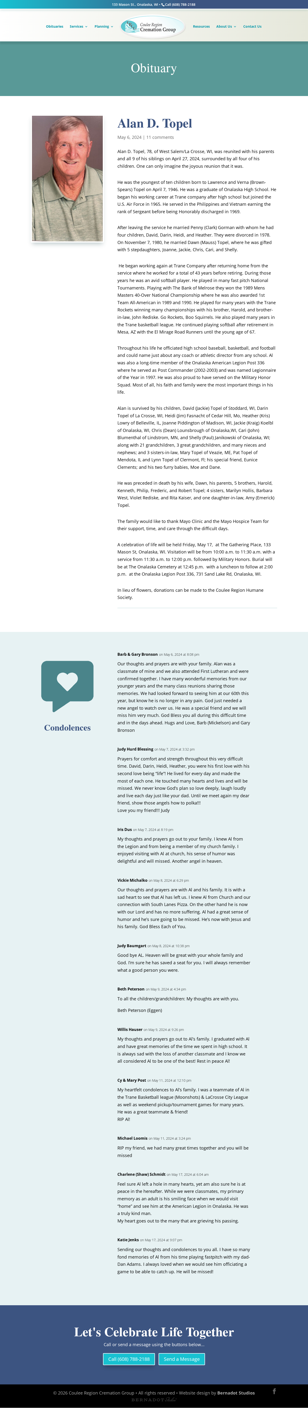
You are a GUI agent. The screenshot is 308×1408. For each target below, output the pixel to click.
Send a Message (182, 1359)
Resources (201, 27)
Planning (102, 27)
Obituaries (54, 27)
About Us (224, 27)
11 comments (160, 137)
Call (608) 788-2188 (129, 1359)
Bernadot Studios (236, 1393)
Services (76, 27)
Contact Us (252, 27)
